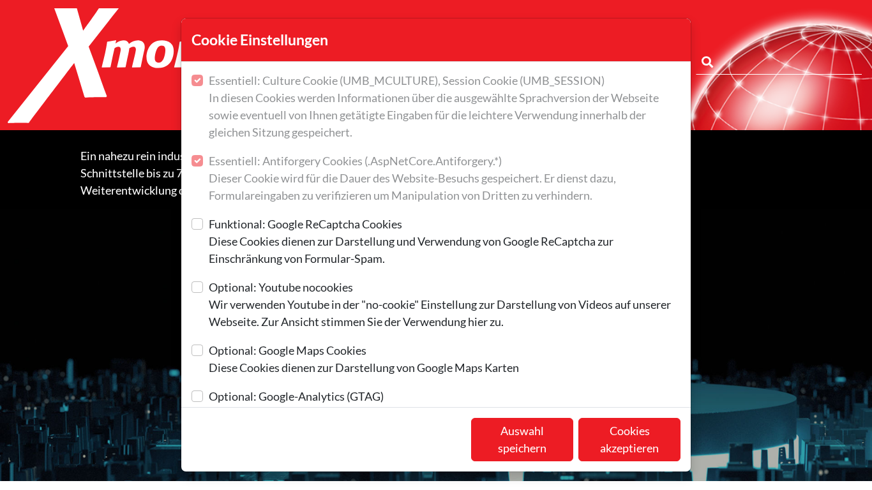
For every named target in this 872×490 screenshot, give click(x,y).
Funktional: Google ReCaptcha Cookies (411, 241)
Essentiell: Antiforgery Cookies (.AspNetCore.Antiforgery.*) (412, 178)
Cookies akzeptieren (629, 439)
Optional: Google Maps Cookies (364, 359)
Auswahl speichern (522, 439)
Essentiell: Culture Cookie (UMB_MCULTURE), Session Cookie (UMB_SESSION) (434, 106)
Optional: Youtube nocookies (440, 304)
